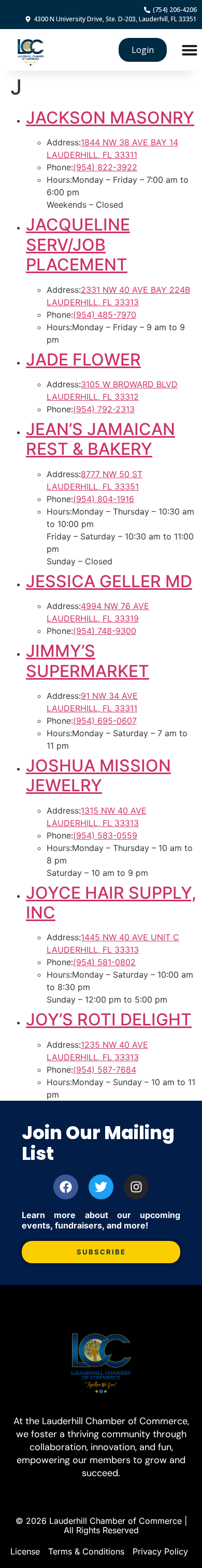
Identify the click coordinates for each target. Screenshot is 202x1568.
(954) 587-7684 (104, 1069)
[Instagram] (136, 1186)
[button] (189, 49)
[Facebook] (65, 1186)
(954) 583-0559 (105, 835)
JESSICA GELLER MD (109, 581)
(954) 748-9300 (104, 631)
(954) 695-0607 (105, 720)
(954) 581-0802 (104, 962)
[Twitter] (101, 1186)
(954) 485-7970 (104, 314)
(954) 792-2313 (104, 409)
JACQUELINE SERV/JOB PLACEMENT (78, 244)
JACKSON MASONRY (110, 117)
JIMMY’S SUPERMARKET (87, 661)
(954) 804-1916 (103, 499)
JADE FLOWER (83, 359)
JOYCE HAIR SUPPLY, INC (111, 903)
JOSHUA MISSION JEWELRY (98, 775)
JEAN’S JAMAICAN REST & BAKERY (100, 439)
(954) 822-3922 (105, 167)
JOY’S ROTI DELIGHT (109, 1019)
